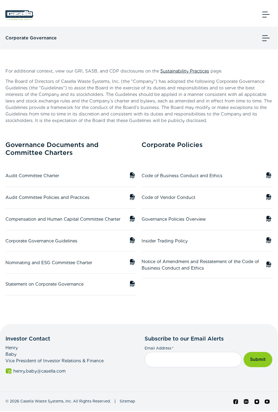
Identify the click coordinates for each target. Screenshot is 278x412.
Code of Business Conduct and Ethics (207, 176)
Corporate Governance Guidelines (70, 241)
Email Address (159, 348)
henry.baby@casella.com (73, 371)
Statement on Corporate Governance (70, 285)
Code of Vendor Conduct (207, 198)
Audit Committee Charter (70, 176)
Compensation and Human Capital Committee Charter (70, 220)
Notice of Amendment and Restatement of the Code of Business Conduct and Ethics (207, 265)
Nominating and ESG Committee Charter (70, 263)
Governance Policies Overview (207, 220)
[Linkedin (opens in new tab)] (246, 401)
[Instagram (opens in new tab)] (256, 401)
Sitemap (127, 401)
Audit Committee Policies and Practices (70, 198)
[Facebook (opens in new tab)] (236, 401)
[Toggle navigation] (266, 14)
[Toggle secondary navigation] (266, 38)
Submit (258, 359)
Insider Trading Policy (207, 241)
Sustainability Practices (184, 71)
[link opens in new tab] (20, 14)
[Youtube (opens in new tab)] (267, 401)
